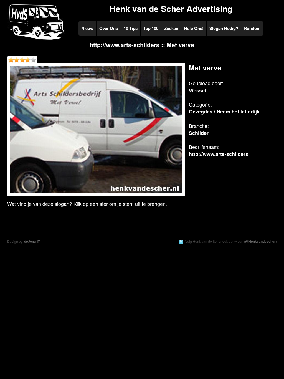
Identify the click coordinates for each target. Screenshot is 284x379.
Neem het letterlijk (238, 111)
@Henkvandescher (260, 241)
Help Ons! (194, 28)
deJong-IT (32, 241)
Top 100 (150, 28)
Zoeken (171, 28)
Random (252, 28)
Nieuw (87, 28)
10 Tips (131, 28)
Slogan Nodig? (223, 28)
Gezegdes (200, 111)
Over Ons (108, 28)
